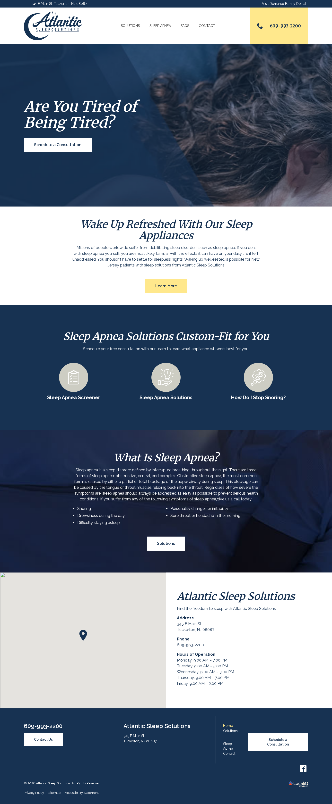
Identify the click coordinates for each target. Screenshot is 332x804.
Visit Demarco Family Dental (284, 4)
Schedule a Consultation (57, 144)
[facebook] (303, 768)
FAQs (185, 26)
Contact (207, 26)
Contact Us (43, 739)
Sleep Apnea (160, 26)
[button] (83, 635)
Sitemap (54, 793)
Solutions (130, 26)
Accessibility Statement (82, 793)
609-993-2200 (190, 645)
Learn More (166, 286)
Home (228, 726)
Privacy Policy (34, 793)
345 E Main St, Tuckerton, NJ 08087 (59, 4)
